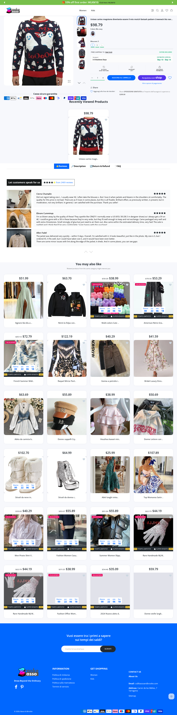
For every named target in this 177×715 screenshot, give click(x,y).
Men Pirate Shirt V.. (24, 555)
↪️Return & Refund (100, 166)
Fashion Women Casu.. (66, 555)
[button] (4, 2)
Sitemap (132, 695)
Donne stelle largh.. (153, 613)
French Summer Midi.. (24, 381)
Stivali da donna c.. (67, 497)
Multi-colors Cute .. (110, 323)
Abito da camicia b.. (24, 439)
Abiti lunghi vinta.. (110, 497)
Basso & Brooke (26, 711)
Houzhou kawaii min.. (110, 439)
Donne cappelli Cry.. (67, 439)
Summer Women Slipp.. (110, 555)
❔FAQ (117, 166)
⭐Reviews (61, 166)
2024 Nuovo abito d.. (110, 613)
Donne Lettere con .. (153, 439)
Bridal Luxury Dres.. (153, 381)
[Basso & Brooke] (13, 10)
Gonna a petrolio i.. (110, 381)
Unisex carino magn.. (88, 158)
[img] (49, 182)
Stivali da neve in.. (23, 497)
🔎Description (78, 166)
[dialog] (157, 10)
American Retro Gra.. (153, 323)
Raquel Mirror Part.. (67, 381)
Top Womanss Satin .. (153, 497)
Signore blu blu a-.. (23, 323)
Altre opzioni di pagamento (152, 83)
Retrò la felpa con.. (67, 323)
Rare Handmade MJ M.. (153, 555)
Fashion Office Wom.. (67, 613)
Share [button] (95, 87)
